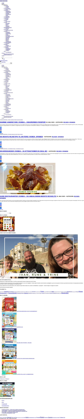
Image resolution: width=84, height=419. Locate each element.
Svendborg (8, 14)
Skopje (7, 28)
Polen (35, 417)
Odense (7, 13)
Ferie (42, 291)
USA (5, 51)
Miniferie (70, 291)
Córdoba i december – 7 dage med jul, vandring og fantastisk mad (13, 409)
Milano (7, 24)
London (7, 43)
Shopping (19, 293)
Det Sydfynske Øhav (38, 291)
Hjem (3, 65)
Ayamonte (8, 32)
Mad (68, 291)
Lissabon (62, 291)
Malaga (7, 101)
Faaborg (8, 10)
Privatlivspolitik (7, 117)
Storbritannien (7, 42)
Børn (27, 291)
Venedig (7, 26)
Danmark (6, 72)
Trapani (40, 293)
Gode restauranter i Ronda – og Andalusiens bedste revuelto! (28, 196)
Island (5, 20)
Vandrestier (51, 293)
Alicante (8, 94)
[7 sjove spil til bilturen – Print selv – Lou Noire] (7, 396)
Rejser (66, 122)
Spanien (5, 31)
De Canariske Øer (10, 36)
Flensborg (8, 48)
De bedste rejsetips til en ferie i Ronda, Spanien (21, 137)
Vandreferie (47, 293)
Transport (38, 293)
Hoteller (50, 291)
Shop (3, 55)
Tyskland (6, 109)
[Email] (42, 130)
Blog (3, 3)
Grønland (6, 18)
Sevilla (7, 40)
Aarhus (7, 16)
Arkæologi (15, 291)
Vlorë (7, 7)
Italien (5, 22)
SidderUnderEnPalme (3, 0)
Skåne (7, 45)
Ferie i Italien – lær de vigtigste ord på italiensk (10, 412)
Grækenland (7, 79)
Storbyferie (30, 293)
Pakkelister (73, 291)
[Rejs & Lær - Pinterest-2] (4, 378)
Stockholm (8, 46)
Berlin (7, 47)
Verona (60, 293)
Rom (7, 87)
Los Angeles (8, 52)
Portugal (6, 29)
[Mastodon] (42, 129)
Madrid (7, 38)
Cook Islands (7, 8)
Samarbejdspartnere (8, 116)
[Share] (42, 132)
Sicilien (7, 25)
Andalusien (6, 291)
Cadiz (7, 34)
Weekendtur (65, 293)
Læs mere (1, 133)
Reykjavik (8, 21)
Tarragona (8, 41)
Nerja (7, 102)
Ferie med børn (14, 417)
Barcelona (8, 33)
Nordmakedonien (8, 27)
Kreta (7, 80)
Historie (47, 291)
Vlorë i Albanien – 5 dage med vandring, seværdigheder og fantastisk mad (14, 411)
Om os (3, 53)
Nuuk (7, 19)
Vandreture (55, 293)
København (8, 11)
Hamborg (8, 49)
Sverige (5, 44)
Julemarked (55, 291)
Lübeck (7, 50)
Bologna (8, 23)
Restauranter (3, 293)
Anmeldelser (11, 291)
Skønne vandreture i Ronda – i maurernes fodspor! (23, 122)
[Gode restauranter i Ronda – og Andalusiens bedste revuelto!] (27, 217)
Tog (35, 293)
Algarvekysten (9, 30)
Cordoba (8, 35)
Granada (8, 37)
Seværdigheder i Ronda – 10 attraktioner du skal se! (23, 151)
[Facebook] (42, 127)
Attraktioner (18, 291)
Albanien (6, 5)
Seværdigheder (12, 293)
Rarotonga (8, 9)
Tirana (7, 6)
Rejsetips (46, 417)
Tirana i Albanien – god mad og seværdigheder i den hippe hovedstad (13, 410)
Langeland (8, 12)
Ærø (7, 15)
